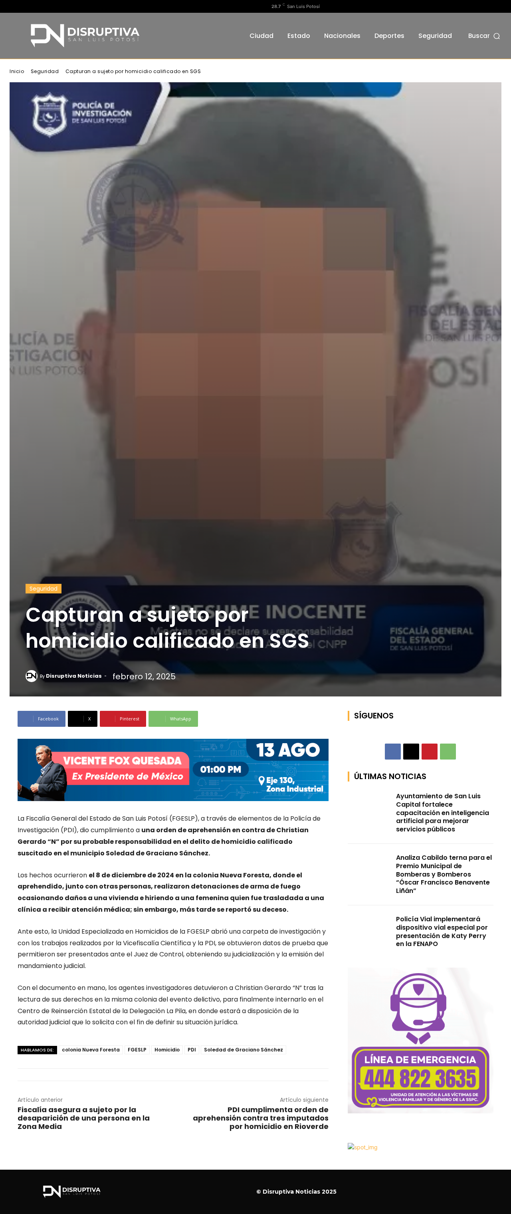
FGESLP (137, 1049)
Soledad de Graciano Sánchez (243, 1049)
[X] (39, 6)
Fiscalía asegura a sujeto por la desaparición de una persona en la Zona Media (84, 1118)
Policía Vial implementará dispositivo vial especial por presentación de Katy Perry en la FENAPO (442, 931)
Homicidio (167, 1049)
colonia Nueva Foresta (91, 1049)
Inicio (17, 71)
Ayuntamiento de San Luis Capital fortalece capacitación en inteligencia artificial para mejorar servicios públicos (442, 812)
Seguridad (45, 71)
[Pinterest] (430, 752)
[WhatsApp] (448, 752)
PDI (192, 1049)
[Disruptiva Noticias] (33, 676)
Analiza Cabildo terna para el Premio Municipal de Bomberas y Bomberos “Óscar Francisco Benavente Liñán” (444, 874)
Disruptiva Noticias (74, 676)
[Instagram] (26, 6)
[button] (484, 35)
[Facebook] (14, 6)
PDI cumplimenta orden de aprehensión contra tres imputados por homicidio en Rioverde (261, 1118)
